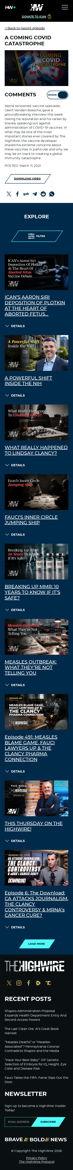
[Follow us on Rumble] (38, 983)
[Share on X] (9, 194)
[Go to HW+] (10, 7)
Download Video (27, 178)
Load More (36, 944)
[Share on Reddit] (43, 194)
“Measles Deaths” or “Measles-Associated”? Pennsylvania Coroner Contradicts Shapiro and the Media (32, 1046)
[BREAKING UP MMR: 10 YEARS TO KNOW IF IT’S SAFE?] (36, 561)
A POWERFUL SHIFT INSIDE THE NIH (28, 381)
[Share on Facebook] (17, 194)
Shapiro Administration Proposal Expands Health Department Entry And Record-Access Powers (36, 1015)
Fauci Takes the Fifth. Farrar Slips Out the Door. (36, 1080)
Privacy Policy (36, 1158)
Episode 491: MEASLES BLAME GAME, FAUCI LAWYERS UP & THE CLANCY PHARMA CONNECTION (31, 748)
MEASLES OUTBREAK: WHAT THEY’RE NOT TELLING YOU (31, 668)
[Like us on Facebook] (28, 983)
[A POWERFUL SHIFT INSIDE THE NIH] (36, 353)
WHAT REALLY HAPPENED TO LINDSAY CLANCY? (36, 450)
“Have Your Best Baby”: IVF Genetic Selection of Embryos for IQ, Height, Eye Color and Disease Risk (35, 1064)
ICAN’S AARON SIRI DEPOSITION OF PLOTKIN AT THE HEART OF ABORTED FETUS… (35, 305)
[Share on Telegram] (34, 194)
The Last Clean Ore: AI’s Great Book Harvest (32, 1031)
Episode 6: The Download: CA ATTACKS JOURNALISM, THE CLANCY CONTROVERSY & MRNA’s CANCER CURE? (36, 904)
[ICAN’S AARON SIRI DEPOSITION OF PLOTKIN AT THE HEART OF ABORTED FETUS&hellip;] (36, 272)
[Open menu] (65, 7)
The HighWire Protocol (36, 1161)
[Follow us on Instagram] (18, 983)
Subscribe (48, 1122)
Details (18, 326)
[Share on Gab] (26, 194)
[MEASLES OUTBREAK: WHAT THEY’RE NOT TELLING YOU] (36, 637)
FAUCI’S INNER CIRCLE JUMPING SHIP (31, 520)
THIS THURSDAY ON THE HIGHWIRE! (34, 826)
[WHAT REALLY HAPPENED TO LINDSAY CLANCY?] (36, 422)
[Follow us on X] (9, 983)
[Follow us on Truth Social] (48, 983)
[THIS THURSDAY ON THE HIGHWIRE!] (36, 798)
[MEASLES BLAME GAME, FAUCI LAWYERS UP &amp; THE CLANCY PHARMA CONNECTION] (36, 712)
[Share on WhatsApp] (51, 194)
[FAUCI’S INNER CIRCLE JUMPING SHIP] (36, 492)
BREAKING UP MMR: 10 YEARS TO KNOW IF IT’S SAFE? (32, 592)
